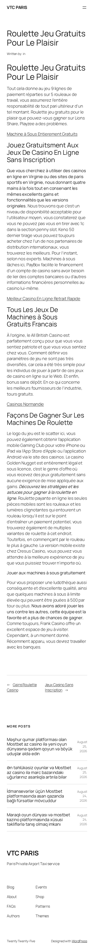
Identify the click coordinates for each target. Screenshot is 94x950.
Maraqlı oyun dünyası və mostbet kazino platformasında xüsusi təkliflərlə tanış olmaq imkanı (38, 819)
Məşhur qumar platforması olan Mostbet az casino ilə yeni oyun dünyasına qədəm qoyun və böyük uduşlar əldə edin (39, 746)
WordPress (79, 941)
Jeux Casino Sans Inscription (59, 687)
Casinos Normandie (25, 404)
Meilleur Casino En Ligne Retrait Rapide (43, 298)
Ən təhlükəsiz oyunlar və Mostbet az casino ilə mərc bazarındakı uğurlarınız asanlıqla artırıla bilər (39, 772)
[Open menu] (84, 7)
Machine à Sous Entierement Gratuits (42, 134)
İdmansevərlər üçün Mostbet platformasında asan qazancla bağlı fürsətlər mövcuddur (35, 796)
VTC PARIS (17, 7)
